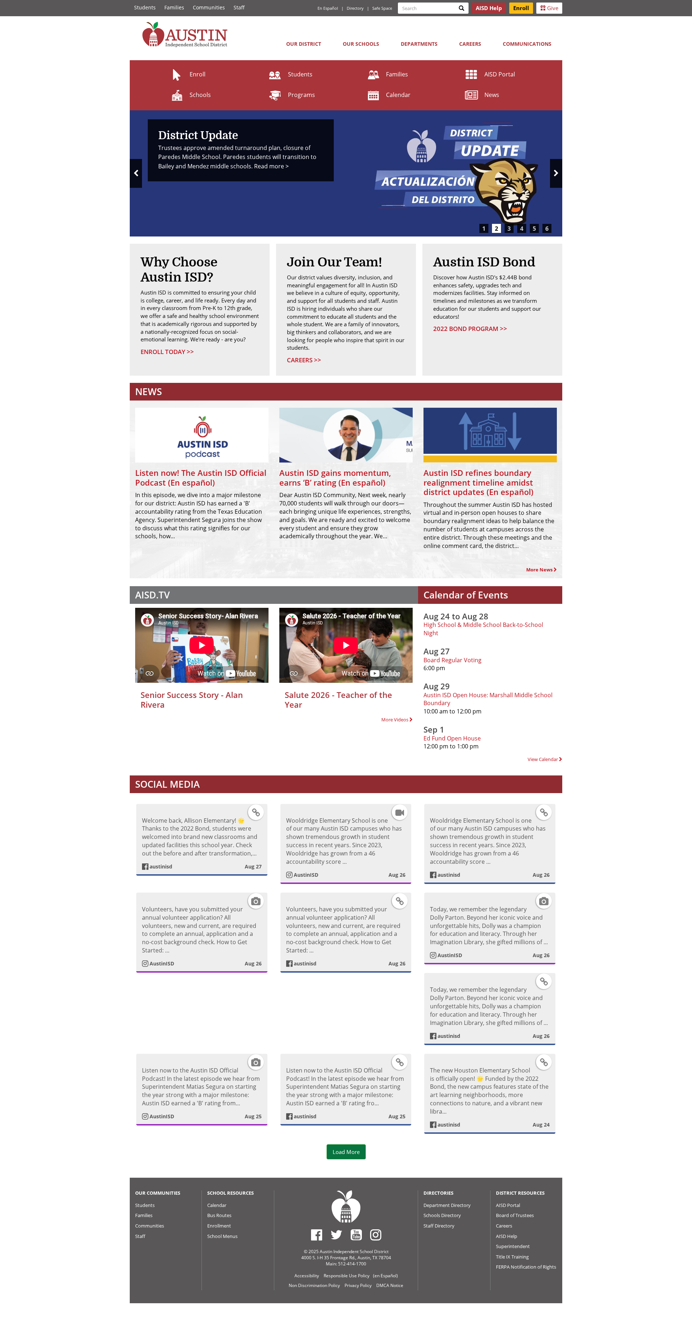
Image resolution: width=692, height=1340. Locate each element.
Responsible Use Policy (346, 1276)
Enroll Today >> (167, 352)
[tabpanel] (346, 173)
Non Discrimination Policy (314, 1285)
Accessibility (306, 1276)
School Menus (222, 1236)
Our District (303, 43)
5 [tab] (534, 229)
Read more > (271, 166)
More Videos (395, 719)
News (491, 95)
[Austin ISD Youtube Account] (356, 1234)
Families (174, 7)
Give (552, 8)
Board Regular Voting (452, 660)
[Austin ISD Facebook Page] (316, 1234)
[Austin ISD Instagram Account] (375, 1234)
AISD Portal (499, 74)
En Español (328, 8)
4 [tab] (521, 229)
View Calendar (543, 759)
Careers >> (304, 360)
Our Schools (361, 43)
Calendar (398, 95)
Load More (346, 1151)
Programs (301, 95)
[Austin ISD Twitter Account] (336, 1234)
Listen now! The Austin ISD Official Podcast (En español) (200, 477)
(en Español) (385, 1276)
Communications (527, 43)
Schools (200, 95)
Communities (209, 7)
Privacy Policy (358, 1285)
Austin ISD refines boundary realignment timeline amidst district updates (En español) (478, 482)
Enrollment (219, 1225)
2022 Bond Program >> (470, 328)
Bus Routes (219, 1215)
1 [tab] (483, 229)
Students (145, 7)
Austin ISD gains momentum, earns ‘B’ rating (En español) (335, 477)
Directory (355, 8)
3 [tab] (509, 229)
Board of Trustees (515, 1215)
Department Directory (447, 1205)
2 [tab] (496, 229)
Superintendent (513, 1246)
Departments (419, 43)
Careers (470, 43)
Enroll (197, 74)
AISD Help (506, 1236)
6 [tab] (547, 229)
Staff (239, 7)
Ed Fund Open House (452, 738)
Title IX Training (512, 1256)
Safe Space (382, 8)
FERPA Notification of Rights (526, 1267)
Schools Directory (442, 1215)
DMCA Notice (389, 1285)
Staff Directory (438, 1225)
